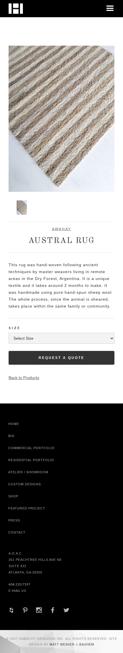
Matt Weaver (62, 644)
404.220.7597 (19, 584)
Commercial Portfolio (31, 448)
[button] (110, 8)
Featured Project (26, 508)
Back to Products (24, 377)
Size (15, 328)
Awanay (61, 229)
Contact (16, 532)
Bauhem (86, 644)
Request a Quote (61, 358)
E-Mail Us (17, 590)
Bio (11, 436)
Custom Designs (24, 484)
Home (13, 424)
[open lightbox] (61, 119)
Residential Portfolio (31, 460)
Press (14, 520)
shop (13, 496)
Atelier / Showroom (28, 472)
